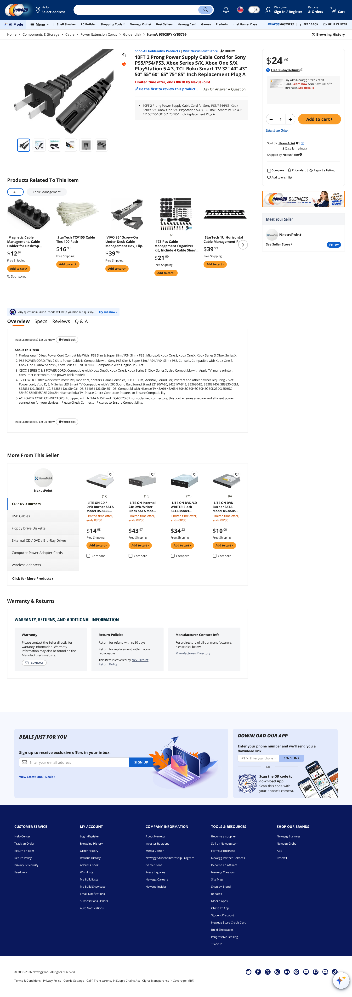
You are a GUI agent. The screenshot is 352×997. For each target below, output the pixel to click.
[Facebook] (258, 971)
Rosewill (282, 858)
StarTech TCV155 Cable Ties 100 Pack (75, 239)
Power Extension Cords (98, 34)
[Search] (205, 10)
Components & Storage (41, 34)
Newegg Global (287, 843)
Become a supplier (223, 836)
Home (12, 34)
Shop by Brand (221, 887)
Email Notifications (92, 894)
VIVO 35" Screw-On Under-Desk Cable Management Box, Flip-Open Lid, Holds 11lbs (124, 241)
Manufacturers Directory (193, 653)
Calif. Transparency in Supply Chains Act (113, 981)
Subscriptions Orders (94, 901)
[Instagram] (277, 971)
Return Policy (23, 858)
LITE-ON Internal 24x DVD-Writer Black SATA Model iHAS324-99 (142, 506)
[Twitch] (315, 971)
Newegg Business (289, 836)
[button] (51, 9)
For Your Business (223, 851)
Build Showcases (222, 930)
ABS (279, 851)
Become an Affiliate (224, 865)
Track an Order (24, 843)
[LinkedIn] (287, 971)
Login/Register (89, 836)
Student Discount (222, 915)
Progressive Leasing (224, 937)
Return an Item (24, 851)
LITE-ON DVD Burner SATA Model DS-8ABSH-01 (226, 506)
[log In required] (110, 474)
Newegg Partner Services (228, 858)
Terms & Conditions (27, 981)
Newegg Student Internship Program (170, 858)
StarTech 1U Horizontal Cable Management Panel (224, 239)
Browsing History (91, 843)
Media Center (155, 851)
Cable (69, 34)
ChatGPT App (220, 908)
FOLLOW (334, 245)
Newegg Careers (157, 879)
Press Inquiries (155, 872)
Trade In (216, 944)
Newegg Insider (156, 887)
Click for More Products (31, 578)
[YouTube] (306, 971)
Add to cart (318, 119)
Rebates (216, 894)
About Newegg (155, 836)
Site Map (217, 879)
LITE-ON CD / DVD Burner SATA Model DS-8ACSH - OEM (100, 506)
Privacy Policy (52, 981)
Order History (89, 851)
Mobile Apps (219, 901)
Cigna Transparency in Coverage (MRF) (168, 981)
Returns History (90, 858)
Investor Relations (157, 843)
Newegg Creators (223, 872)
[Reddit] (124, 64)
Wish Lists (86, 872)
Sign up (141, 762)
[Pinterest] (296, 971)
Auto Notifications (92, 908)
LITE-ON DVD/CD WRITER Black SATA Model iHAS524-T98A (184, 506)
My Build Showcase (93, 887)
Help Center (22, 836)
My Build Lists (89, 879)
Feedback (68, 340)
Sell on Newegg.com (224, 843)
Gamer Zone (154, 865)
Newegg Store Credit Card (228, 922)
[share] (123, 55)
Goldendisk (132, 34)
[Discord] (325, 971)
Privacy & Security (26, 865)
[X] (268, 971)
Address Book (89, 865)
